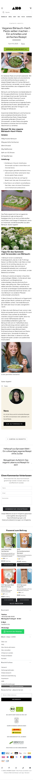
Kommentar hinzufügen (17, 509)
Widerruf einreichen (16, 686)
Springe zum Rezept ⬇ (16, 49)
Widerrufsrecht (6, 673)
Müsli (10, 16)
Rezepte (20, 23)
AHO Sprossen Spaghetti (21, 586)
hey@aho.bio (5, 624)
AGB (2, 681)
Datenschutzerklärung (8, 676)
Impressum (5, 678)
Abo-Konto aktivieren (8, 647)
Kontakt (3, 658)
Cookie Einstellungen (8, 684)
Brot (14, 16)
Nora (23, 44)
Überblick (4, 16)
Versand (4, 667)
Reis (19, 16)
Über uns (4, 642)
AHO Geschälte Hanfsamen (6, 550)
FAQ (2, 644)
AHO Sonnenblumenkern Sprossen (23, 551)
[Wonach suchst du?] (3, 12)
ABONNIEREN (16, 699)
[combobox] (15, 12)
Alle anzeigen (16, 603)
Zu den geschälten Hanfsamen (10, 374)
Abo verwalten (6, 650)
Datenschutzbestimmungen (11, 520)
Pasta (23, 16)
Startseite (12, 23)
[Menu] (2, 8)
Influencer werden (7, 653)
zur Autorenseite (14, 424)
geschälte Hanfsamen (11, 142)
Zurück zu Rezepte (17, 439)
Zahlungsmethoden (7, 670)
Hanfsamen (8, 84)
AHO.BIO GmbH (10, 770)
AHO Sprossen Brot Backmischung (7, 586)
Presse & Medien (6, 655)
